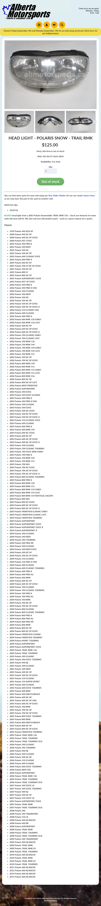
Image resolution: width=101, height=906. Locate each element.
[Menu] (39, 25)
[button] (19, 122)
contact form (88, 195)
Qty (50, 167)
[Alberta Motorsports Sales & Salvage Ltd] (26, 10)
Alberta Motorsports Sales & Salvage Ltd (49, 898)
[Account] (46, 25)
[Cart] (54, 25)
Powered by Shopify (50, 900)
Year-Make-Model (56, 195)
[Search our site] (62, 25)
